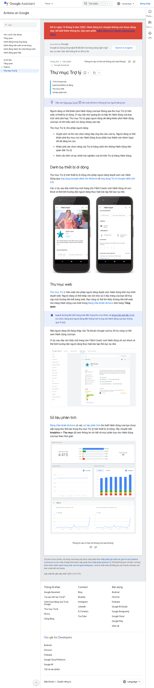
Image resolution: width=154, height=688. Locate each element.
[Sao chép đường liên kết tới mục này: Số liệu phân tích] (79, 418)
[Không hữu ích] (134, 61)
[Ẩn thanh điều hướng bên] (36, 683)
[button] (19, 67)
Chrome (116, 597)
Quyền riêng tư (64, 681)
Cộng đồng (49, 618)
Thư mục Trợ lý (58, 292)
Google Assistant (61, 65)
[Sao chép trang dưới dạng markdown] (94, 72)
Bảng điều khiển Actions (100, 303)
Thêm (47, 3)
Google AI (48, 664)
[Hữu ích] (129, 61)
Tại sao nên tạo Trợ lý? (54, 597)
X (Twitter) (83, 611)
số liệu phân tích (91, 425)
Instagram (83, 602)
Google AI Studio (120, 606)
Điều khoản (49, 681)
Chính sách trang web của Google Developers (73, 565)
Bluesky (81, 597)
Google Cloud (118, 616)
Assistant (28, 4)
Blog (80, 592)
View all (115, 626)
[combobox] (98, 3)
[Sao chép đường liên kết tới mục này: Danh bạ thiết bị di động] (92, 167)
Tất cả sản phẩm (52, 669)
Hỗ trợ (47, 614)
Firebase (116, 602)
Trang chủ (54, 61)
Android (115, 592)
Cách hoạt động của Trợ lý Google (56, 603)
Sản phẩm (67, 61)
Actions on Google (16, 13)
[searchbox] (20, 24)
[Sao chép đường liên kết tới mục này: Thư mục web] (75, 285)
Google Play (117, 621)
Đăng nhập (145, 3)
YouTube (82, 616)
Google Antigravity (120, 611)
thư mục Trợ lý (71, 103)
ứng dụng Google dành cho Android (78, 178)
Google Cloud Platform (55, 659)
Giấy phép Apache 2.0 (101, 562)
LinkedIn (82, 606)
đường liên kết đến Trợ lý (123, 315)
